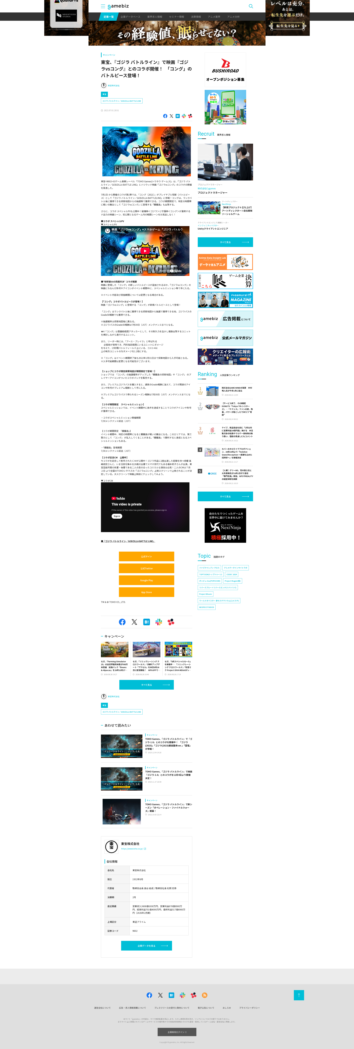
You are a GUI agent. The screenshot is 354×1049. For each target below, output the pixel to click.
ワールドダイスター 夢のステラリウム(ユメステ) (219, 600)
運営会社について (102, 1007)
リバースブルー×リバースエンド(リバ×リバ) (217, 587)
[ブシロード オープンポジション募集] (225, 70)
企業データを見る (146, 945)
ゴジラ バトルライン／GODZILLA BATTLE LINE (121, 101)
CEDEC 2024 (232, 574)
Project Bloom (205, 594)
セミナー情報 (176, 16)
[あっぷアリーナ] (225, 107)
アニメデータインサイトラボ (235, 567)
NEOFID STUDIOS (206, 607)
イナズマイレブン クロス (209, 567)
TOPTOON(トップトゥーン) (210, 574)
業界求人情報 (154, 16)
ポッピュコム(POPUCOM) (209, 581)
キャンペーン (109, 54)
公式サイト (146, 556)
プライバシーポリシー (249, 1007)
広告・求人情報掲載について (132, 1007)
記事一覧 (109, 16)
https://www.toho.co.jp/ (132, 848)
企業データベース (130, 16)
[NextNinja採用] (225, 525)
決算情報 (196, 16)
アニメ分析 (233, 16)
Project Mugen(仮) (233, 581)
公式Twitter (146, 568)
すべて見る (146, 684)
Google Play (146, 580)
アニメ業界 (214, 16)
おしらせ (227, 1007)
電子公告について (206, 1007)
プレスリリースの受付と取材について (171, 1007)
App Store (146, 592)
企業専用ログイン (176, 1032)
